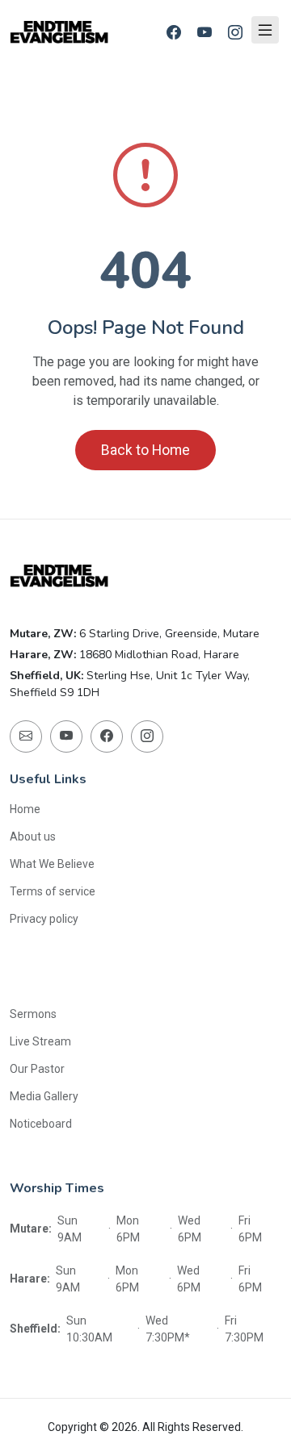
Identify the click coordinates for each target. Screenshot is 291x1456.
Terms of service (52, 891)
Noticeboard (41, 1123)
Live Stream (40, 1041)
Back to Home (145, 450)
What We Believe (52, 864)
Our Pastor (37, 1068)
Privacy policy (44, 918)
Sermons (33, 1014)
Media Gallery (44, 1096)
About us (33, 836)
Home (25, 809)
